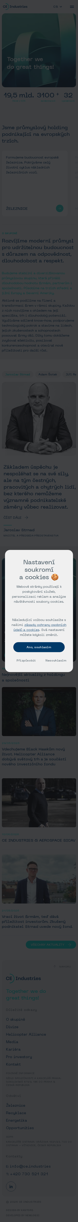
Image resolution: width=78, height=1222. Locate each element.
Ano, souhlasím (39, 647)
